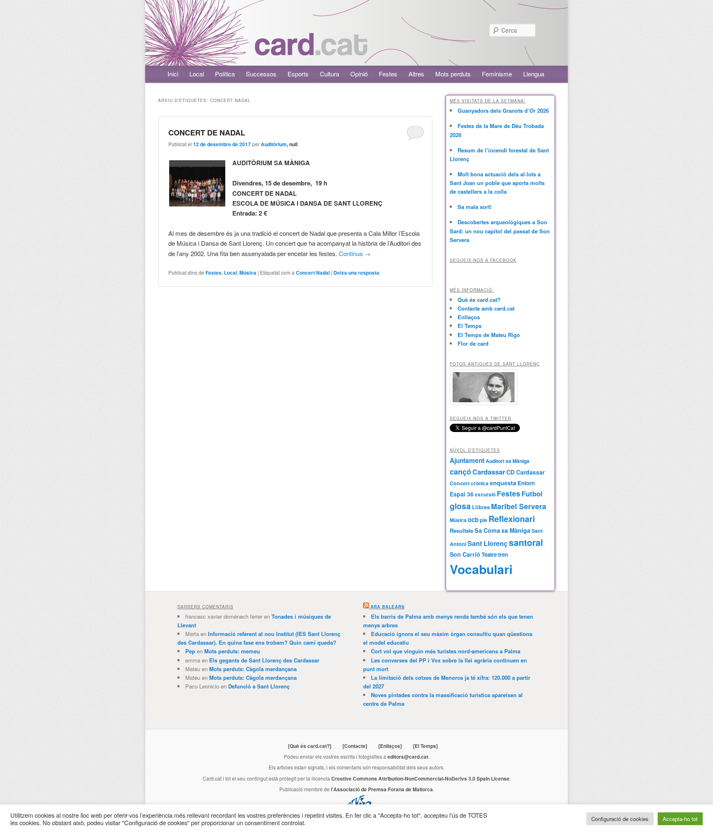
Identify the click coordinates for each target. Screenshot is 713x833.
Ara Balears (388, 607)
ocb (473, 519)
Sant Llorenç (487, 543)
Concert (460, 483)
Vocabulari (481, 569)
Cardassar (488, 472)
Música (247, 272)
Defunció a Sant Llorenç (259, 686)
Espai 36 (462, 494)
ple (483, 520)
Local (196, 73)
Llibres (481, 507)
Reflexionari (512, 518)
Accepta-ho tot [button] (680, 819)
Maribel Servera (518, 506)
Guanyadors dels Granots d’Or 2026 (503, 110)
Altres (416, 73)
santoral (526, 542)
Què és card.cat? (479, 300)
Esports (298, 73)
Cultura (329, 73)
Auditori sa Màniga (507, 461)
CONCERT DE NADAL (206, 132)
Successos (261, 73)
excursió (485, 494)
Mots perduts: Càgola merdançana (253, 669)
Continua (355, 253)
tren (503, 554)
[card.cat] (311, 50)
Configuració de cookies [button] (620, 819)
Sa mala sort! (474, 207)
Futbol (532, 493)
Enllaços (469, 317)
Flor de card (473, 343)
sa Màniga (515, 530)
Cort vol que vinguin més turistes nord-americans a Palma (445, 651)
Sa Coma (487, 530)
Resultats (461, 530)
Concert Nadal (313, 272)
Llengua (533, 73)
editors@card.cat (407, 756)
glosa (460, 506)
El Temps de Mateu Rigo (489, 335)
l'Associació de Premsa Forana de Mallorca (382, 789)
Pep (190, 651)
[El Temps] (425, 746)
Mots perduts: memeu (232, 651)
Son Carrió (465, 554)
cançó (460, 471)
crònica (480, 483)
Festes (388, 73)
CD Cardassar (525, 472)
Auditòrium (274, 144)
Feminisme (497, 73)
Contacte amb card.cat (486, 308)
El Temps (470, 326)
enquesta (503, 483)
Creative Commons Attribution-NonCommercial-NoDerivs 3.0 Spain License (420, 778)
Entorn (526, 483)
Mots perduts (453, 73)
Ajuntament (467, 460)
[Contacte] (354, 746)
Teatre (489, 554)
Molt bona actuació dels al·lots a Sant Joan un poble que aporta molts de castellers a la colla (497, 182)
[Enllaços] (390, 746)
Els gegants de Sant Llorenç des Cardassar (264, 660)
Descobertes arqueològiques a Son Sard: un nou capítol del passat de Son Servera (500, 230)
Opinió (359, 73)
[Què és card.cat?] (309, 746)
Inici (173, 73)
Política (225, 73)
